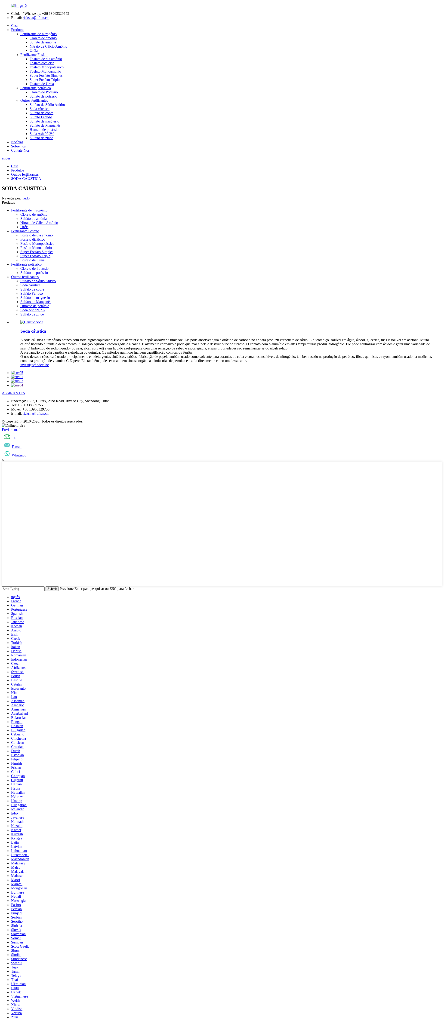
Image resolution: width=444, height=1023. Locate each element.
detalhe (43, 365)
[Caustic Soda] (31, 322)
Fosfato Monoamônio (45, 71)
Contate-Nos (20, 150)
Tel (14, 438)
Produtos (17, 30)
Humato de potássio (44, 130)
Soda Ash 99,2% (42, 134)
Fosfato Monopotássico (47, 67)
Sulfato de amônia (43, 42)
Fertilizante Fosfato (34, 55)
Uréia (34, 50)
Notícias (17, 142)
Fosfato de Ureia (42, 84)
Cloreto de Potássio (44, 92)
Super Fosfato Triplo (45, 80)
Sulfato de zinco (41, 138)
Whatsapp (19, 455)
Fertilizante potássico (35, 88)
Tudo (26, 198)
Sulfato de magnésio (44, 121)
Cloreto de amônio (43, 38)
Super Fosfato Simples (46, 75)
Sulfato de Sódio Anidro (47, 105)
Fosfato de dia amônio (46, 59)
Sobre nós (18, 146)
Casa (14, 26)
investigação (29, 365)
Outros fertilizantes (34, 100)
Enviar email (11, 430)
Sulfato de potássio (43, 96)
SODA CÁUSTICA (26, 179)
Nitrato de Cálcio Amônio (48, 46)
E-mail (17, 447)
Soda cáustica (39, 109)
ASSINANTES (13, 393)
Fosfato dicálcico (42, 63)
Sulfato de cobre (41, 113)
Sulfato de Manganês (45, 125)
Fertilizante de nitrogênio (38, 34)
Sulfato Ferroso (41, 117)
